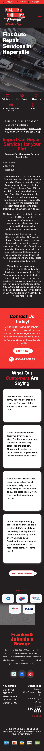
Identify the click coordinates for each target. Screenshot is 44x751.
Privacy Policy (24, 734)
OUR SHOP (9, 690)
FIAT (38, 132)
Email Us (36, 716)
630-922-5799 (21, 650)
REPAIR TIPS (10, 699)
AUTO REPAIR (10, 696)
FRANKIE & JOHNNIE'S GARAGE (21, 121)
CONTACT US (10, 703)
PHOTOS (7, 693)
